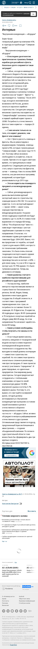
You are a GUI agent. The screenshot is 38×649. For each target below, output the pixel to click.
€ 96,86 (13, 7)
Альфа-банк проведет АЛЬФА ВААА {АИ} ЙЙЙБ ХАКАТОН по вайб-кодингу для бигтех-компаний (12, 573)
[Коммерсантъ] (4, 2)
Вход (26, 3)
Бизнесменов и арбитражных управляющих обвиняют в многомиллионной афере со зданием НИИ (18, 531)
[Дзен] (12, 611)
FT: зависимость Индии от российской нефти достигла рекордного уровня (18, 525)
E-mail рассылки (24, 603)
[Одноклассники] (16, 611)
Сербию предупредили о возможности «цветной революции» (17, 537)
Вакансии (5, 605)
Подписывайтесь (11, 455)
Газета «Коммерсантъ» (9, 20)
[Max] (25, 611)
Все (16, 562)
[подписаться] (21, 504)
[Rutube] (20, 611)
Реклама (5, 603)
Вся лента (32, 511)
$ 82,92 (6, 7)
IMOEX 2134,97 (28, 7)
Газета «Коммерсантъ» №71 (12, 494)
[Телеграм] (3, 611)
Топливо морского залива (14, 515)
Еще (3, 541)
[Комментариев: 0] (9, 25)
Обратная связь (24, 599)
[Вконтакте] (8, 611)
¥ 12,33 (19, 7)
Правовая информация (27, 601)
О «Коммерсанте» (8, 596)
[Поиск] (30, 2)
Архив (4, 599)
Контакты (5, 601)
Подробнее (13, 645)
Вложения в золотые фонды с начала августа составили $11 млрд (16, 520)
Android (21, 596)
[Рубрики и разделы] (33, 2)
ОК (33, 14)
